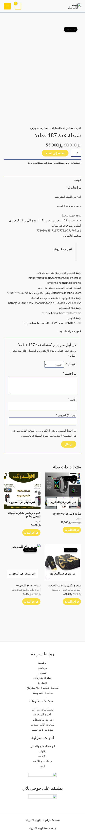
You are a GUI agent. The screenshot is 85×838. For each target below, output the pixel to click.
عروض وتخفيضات (42, 719)
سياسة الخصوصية (42, 692)
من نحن (42, 667)
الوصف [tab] (77, 179)
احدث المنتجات (42, 714)
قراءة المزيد (72, 529)
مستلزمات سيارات (42, 709)
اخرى (78, 127)
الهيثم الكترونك (62, 249)
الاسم (72, 399)
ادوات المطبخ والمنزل (42, 746)
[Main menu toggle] (7, 6)
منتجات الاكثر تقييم (42, 729)
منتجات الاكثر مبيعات (42, 724)
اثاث (42, 766)
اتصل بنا (42, 682)
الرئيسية (42, 662)
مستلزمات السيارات (62, 127)
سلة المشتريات (42, 677)
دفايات (42, 751)
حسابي (43, 672)
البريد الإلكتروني (66, 415)
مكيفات (42, 756)
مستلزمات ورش (39, 127)
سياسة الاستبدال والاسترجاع (42, 687)
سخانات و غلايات (42, 761)
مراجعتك (69, 373)
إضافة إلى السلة (55, 153)
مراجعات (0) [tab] (74, 187)
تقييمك (71, 364)
